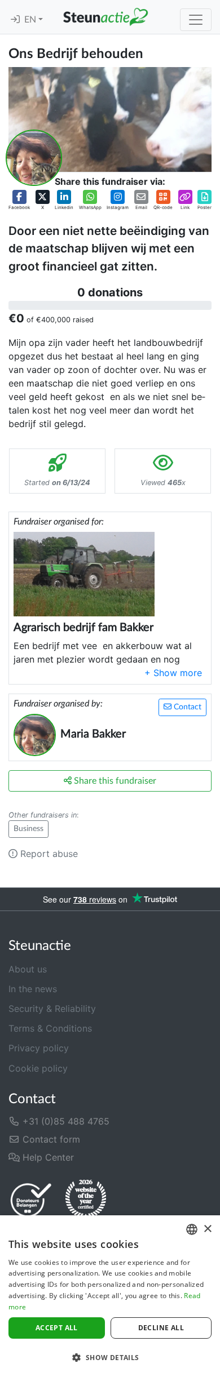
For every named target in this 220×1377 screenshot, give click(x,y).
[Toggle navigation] (196, 19)
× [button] (207, 1229)
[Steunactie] (105, 17)
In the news (32, 988)
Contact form (50, 1139)
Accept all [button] (57, 1327)
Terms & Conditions (50, 1028)
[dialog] (110, 1296)
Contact (186, 707)
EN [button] (31, 19)
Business (28, 829)
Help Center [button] (47, 1157)
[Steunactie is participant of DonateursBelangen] (31, 1200)
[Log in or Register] (15, 19)
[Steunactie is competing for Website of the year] (85, 1199)
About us (27, 969)
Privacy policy (38, 1048)
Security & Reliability (52, 1008)
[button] (19, 200)
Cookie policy (38, 1068)
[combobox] (191, 1229)
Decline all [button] (161, 1327)
